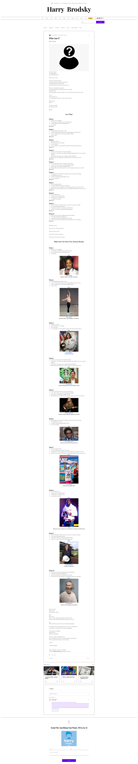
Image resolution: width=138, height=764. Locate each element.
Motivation (51, 27)
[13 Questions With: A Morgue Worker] (51, 670)
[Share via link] (54, 654)
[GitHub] (101, 18)
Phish (81, 27)
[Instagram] (102, 18)
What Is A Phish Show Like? (69, 677)
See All (93, 664)
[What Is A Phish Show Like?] (69, 670)
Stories (68, 27)
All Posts (45, 27)
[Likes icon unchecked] (52, 711)
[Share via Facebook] (49, 654)
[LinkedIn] (99, 18)
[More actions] (88, 35)
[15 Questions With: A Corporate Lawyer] (86, 670)
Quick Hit (57, 27)
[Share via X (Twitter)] (52, 654)
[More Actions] (88, 699)
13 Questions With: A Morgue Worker (51, 677)
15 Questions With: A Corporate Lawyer (84, 677)
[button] (90, 18)
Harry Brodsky (69, 9)
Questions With (74, 27)
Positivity (62, 27)
